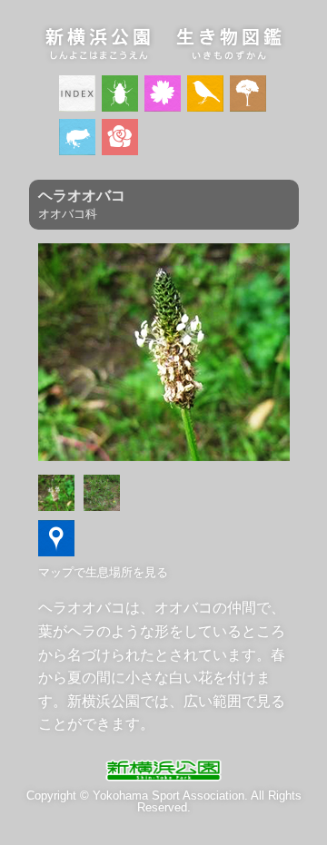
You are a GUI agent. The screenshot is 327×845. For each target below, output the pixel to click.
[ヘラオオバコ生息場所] (56, 551)
